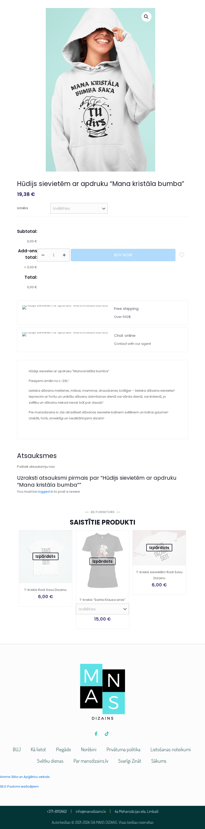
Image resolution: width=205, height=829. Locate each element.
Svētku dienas (50, 760)
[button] (147, 17)
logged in (45, 491)
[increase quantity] (64, 255)
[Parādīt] (65, 548)
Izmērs (22, 208)
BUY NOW (123, 255)
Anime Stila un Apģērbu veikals (25, 776)
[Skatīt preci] (65, 537)
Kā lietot (38, 749)
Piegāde (63, 749)
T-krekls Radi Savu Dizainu (45, 589)
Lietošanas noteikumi (170, 749)
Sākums (158, 760)
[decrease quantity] (42, 255)
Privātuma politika (123, 749)
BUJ (17, 749)
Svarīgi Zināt (129, 760)
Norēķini (88, 749)
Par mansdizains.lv (91, 760)
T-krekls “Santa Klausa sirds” (103, 599)
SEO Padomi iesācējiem (19, 786)
